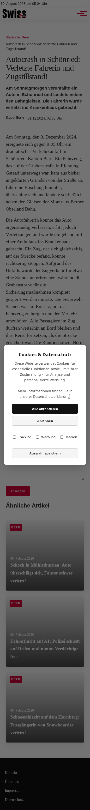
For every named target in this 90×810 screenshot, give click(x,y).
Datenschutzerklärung (51, 396)
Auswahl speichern (45, 453)
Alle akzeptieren (45, 409)
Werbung (48, 437)
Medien (71, 437)
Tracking (24, 437)
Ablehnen (45, 421)
